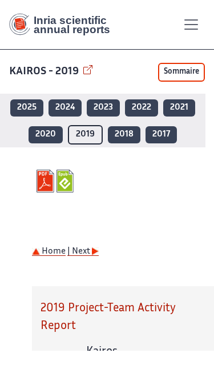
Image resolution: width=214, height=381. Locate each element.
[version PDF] (46, 181)
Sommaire (181, 72)
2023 (103, 107)
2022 (141, 107)
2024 (65, 107)
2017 (161, 134)
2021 (179, 107)
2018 (124, 134)
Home (53, 251)
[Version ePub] (66, 181)
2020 (45, 134)
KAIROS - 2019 (45, 72)
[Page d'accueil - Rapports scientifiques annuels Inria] (64, 25)
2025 (27, 107)
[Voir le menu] (191, 24)
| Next (79, 251)
